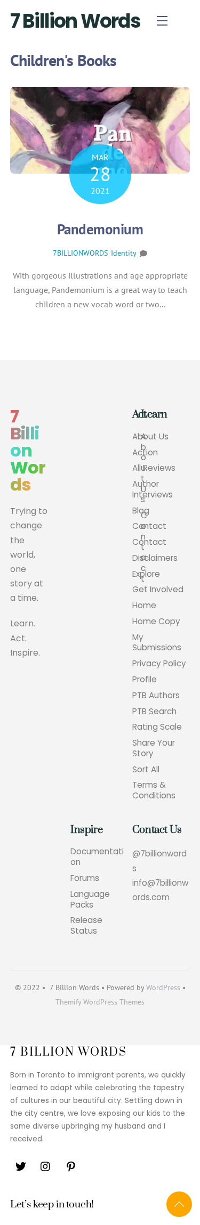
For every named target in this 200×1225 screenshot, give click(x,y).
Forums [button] (84, 878)
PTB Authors (156, 695)
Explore (146, 574)
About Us (150, 436)
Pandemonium (100, 229)
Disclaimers (155, 558)
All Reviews (153, 468)
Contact (149, 526)
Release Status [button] (86, 925)
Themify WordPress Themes (100, 1002)
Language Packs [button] (90, 899)
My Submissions (156, 643)
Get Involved (157, 589)
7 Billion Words (75, 21)
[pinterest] (71, 1166)
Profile (144, 679)
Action (145, 452)
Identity (124, 253)
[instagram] (46, 1166)
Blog (140, 510)
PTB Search (154, 711)
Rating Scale (157, 727)
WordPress (163, 987)
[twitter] (20, 1166)
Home (144, 605)
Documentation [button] (97, 857)
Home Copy (156, 621)
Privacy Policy (159, 663)
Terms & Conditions (153, 790)
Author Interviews (152, 489)
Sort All (145, 769)
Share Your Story (153, 748)
